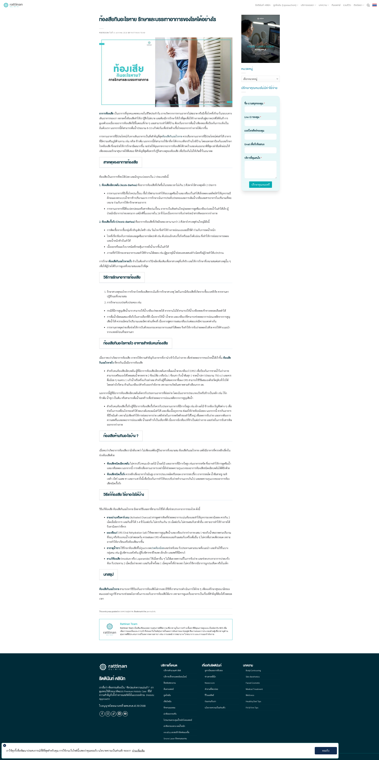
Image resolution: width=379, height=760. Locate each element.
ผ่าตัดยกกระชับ (170, 713)
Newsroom (210, 682)
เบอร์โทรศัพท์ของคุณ (254, 130)
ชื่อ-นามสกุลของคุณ (254, 103)
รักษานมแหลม (169, 707)
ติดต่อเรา (358, 5)
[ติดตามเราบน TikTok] (113, 713)
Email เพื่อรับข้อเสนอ (254, 144)
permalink (151, 611)
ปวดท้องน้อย (157, 548)
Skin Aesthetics (253, 676)
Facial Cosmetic (253, 682)
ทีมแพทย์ (336, 5)
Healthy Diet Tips (253, 701)
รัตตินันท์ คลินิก (262, 5)
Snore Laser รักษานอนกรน (175, 738)
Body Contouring (253, 670)
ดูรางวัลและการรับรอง (214, 670)
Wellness (250, 695)
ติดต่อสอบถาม (170, 682)
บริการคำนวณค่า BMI (172, 670)
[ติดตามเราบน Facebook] (102, 713)
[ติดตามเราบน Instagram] (108, 713)
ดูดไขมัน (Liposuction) (284, 5)
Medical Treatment (254, 689)
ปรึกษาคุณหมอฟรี (260, 184)
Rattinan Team (138, 32)
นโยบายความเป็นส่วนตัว (215, 707)
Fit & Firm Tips (252, 707)
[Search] (368, 5)
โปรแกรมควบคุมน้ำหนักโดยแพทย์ (178, 720)
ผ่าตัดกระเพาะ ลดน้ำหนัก (174, 726)
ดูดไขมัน (167, 695)
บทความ (323, 5)
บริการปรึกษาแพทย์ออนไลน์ (175, 676)
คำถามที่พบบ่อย (211, 689)
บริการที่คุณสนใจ (253, 157)
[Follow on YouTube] (125, 713)
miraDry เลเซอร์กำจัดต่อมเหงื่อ (176, 732)
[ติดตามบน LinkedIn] (119, 713)
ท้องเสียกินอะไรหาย (172, 136)
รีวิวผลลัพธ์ (209, 695)
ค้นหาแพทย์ (169, 689)
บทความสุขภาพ (126, 611)
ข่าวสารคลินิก (210, 676)
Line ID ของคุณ (252, 117)
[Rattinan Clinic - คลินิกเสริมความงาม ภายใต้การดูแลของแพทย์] (13, 5)
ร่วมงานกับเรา (210, 701)
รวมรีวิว (347, 5)
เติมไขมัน (167, 701)
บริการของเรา (307, 5)
